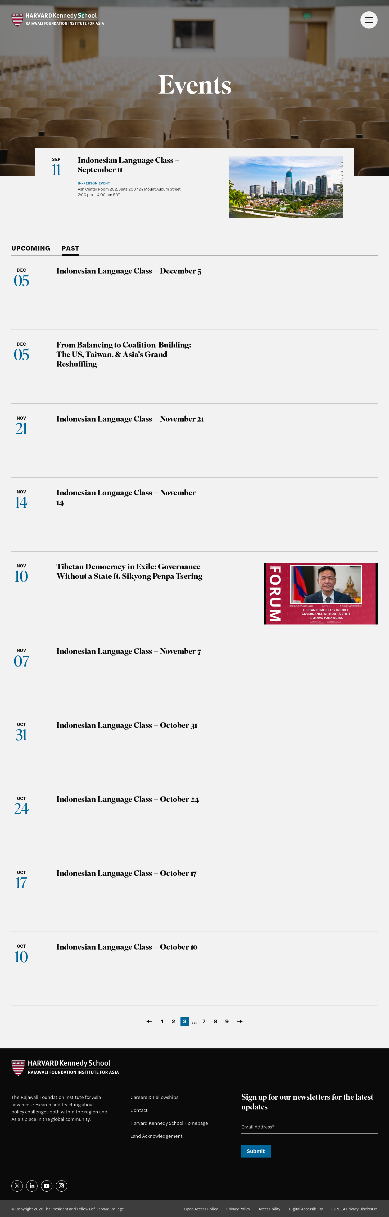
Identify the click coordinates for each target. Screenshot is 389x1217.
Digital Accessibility (306, 1208)
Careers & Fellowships (154, 1096)
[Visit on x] (17, 1186)
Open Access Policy (201, 1208)
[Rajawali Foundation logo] (57, 20)
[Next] (240, 1021)
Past (70, 248)
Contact (139, 1109)
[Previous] (148, 1021)
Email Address (250, 1120)
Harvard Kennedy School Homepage (169, 1122)
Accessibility (269, 1208)
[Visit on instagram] (61, 1186)
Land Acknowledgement (156, 1135)
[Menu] (369, 20)
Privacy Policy (238, 1208)
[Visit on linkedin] (32, 1186)
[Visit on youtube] (46, 1186)
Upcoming (30, 248)
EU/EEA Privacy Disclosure (354, 1208)
